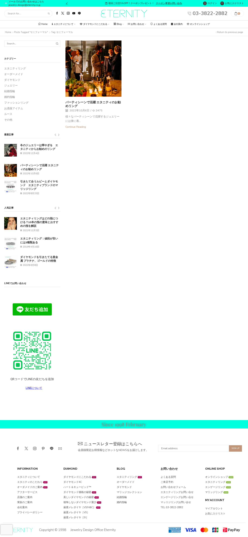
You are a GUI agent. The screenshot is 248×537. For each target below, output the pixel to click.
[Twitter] (62, 13)
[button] (67, 3)
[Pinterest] (43, 448)
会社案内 (178, 24)
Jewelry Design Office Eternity (93, 530)
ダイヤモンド (12, 80)
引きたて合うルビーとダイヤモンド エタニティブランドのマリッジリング (39, 185)
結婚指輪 (9, 91)
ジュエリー (11, 85)
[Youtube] (73, 13)
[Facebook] (57, 13)
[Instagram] (68, 13)
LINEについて (34, 388)
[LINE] (79, 13)
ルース (8, 114)
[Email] (60, 448)
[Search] (57, 43)
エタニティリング (15, 68)
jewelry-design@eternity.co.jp (24, 5)
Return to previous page (230, 32)
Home (44, 24)
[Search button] (48, 13)
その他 (8, 120)
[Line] (51, 448)
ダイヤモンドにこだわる (95, 24)
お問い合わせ (137, 24)
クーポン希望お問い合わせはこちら (159, 3)
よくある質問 (160, 24)
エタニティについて (63, 24)
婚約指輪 (9, 97)
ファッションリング (16, 103)
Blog (119, 24)
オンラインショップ (200, 24)
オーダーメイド (13, 74)
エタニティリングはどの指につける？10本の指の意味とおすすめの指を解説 (39, 222)
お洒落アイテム (13, 108)
